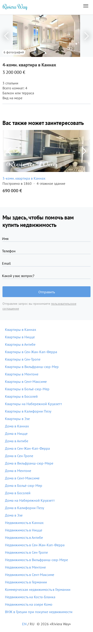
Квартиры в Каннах (20, 329)
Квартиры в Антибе (20, 344)
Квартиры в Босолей (21, 396)
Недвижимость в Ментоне (25, 567)
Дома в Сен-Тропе (19, 456)
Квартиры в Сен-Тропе (22, 359)
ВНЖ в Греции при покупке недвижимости (38, 611)
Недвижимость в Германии (26, 582)
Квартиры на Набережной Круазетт (33, 404)
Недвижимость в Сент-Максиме (29, 574)
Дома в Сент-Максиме (22, 478)
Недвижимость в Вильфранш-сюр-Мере (36, 560)
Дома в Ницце (16, 433)
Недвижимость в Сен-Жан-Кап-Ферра (35, 545)
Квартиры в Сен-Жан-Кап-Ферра (31, 352)
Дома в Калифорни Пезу (24, 508)
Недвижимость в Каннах (24, 522)
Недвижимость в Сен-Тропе (26, 552)
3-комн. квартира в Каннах (23, 178)
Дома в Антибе (16, 441)
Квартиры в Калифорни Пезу (28, 411)
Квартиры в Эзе (17, 418)
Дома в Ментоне (18, 470)
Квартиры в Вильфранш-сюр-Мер (32, 366)
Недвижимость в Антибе (24, 537)
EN (24, 624)
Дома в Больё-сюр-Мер (23, 485)
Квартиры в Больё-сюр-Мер (27, 389)
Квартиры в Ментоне (21, 374)
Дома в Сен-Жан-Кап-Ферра (27, 448)
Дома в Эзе (14, 515)
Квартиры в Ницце (20, 337)
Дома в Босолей (17, 493)
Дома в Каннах (17, 426)
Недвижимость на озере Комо (28, 604)
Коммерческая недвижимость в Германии (37, 589)
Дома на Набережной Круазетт (30, 500)
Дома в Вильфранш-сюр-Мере (29, 463)
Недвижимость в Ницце (23, 530)
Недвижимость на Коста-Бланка (30, 597)
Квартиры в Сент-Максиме (26, 381)
